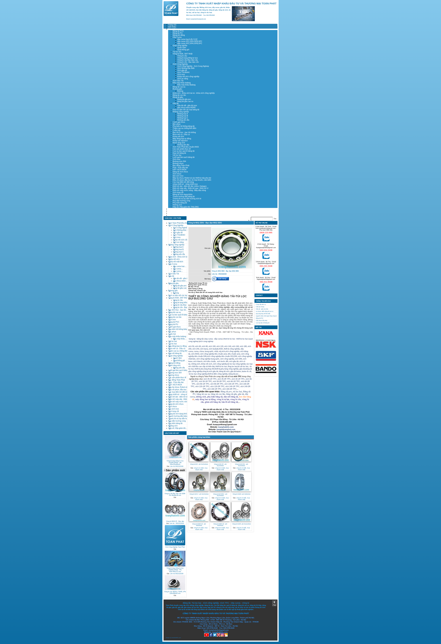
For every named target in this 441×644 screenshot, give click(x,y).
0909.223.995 (266, 232)
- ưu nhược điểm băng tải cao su (264, 311)
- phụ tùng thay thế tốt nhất (262, 313)
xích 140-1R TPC (232, 386)
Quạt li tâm (181, 48)
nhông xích (195, 364)
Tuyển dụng (173, 211)
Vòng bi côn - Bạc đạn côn (188, 62)
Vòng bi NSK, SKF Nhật (182, 54)
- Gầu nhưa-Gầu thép (261, 320)
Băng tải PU (178, 33)
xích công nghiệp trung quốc (207, 359)
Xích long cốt (178, 192)
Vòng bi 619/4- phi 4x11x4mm (241, 524)
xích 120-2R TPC (217, 386)
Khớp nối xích (178, 136)
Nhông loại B (182, 116)
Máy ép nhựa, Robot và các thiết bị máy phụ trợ (192, 178)
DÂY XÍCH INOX (180, 170)
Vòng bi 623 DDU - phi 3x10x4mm (220, 494)
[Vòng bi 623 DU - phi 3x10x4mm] (241, 452)
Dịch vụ (171, 209)
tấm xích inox (178, 176)
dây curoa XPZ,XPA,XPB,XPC (189, 43)
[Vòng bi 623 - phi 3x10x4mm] (199, 452)
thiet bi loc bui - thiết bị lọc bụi (236, 339)
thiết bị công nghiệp (232, 349)
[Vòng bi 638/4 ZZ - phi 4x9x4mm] (220, 511)
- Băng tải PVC (259, 318)
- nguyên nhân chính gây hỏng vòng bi (266, 316)
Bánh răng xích (179, 143)
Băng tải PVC (178, 31)
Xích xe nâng (182, 79)
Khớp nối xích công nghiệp (188, 76)
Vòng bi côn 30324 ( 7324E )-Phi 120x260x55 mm (175, 592)
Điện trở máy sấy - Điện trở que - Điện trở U (190, 188)
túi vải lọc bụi (243, 366)
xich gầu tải (234, 361)
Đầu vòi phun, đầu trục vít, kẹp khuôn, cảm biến (192, 180)
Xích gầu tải (182, 70)
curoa (196, 351)
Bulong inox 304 (179, 161)
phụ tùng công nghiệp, (230, 369)
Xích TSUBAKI (183, 72)
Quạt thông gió (183, 50)
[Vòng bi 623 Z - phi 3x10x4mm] (199, 481)
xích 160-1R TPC (214, 389)
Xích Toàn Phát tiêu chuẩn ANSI (186, 147)
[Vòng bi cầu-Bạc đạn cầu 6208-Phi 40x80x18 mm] (175, 491)
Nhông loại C (182, 118)
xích (223, 351)
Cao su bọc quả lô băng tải (184, 151)
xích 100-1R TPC (231, 384)
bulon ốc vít (246, 371)
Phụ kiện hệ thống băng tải (184, 126)
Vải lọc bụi (177, 155)
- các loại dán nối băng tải (262, 322)
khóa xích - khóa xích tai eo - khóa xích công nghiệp (194, 93)
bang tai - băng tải (196, 339)
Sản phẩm (172, 29)
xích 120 (219, 346)
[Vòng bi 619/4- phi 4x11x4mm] (241, 511)
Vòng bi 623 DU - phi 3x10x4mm (241, 464)
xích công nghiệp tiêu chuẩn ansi (213, 354)
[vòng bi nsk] (266, 347)
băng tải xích (224, 371)
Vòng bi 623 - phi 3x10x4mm (199, 464)
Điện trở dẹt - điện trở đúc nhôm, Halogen (190, 186)
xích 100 (212, 346)
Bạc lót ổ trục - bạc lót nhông (184, 132)
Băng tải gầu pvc (184, 99)
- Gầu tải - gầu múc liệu (261, 309)
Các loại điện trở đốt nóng (183, 182)
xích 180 (243, 346)
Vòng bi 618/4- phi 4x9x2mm (241, 494)
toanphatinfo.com (176, 637)
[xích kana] (266, 336)
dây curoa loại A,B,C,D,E (187, 39)
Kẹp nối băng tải (179, 153)
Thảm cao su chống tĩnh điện (184, 128)
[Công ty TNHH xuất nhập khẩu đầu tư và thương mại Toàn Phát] (171, 15)
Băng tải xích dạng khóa (182, 194)
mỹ (220, 351)
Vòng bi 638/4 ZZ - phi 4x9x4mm (220, 524)
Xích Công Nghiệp (180, 64)
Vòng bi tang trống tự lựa (187, 58)
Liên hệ (171, 215)
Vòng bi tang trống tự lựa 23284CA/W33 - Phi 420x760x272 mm (175, 569)
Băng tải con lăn (179, 95)
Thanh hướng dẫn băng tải (184, 196)
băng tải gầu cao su (185, 101)
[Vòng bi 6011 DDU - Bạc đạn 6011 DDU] (232, 268)
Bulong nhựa (178, 163)
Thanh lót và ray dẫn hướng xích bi (187, 199)
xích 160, (236, 346)
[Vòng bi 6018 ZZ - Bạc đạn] (175, 519)
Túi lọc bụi (177, 52)
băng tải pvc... (234, 374)
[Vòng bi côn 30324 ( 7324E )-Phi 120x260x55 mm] (175, 589)
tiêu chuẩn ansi (234, 354)
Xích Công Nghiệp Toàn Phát (175, 547)
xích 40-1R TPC (238, 379)
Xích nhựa (177, 174)
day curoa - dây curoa (213, 339)
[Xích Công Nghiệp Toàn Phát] (175, 545)
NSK (221, 349)
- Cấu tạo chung (259, 306)
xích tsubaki (213, 349)
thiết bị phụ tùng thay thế (205, 369)
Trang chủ (172, 25)
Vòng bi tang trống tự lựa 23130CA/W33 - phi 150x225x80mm (175, 462)
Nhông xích (177, 205)
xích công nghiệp (232, 351)
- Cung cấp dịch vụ (260, 304)
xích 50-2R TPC (219, 381)
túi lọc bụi (237, 391)
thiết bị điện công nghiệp (218, 374)
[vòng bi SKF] (266, 360)
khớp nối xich (206, 364)
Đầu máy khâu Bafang (186, 85)
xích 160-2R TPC (229, 389)
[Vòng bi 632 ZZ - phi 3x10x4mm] (220, 452)
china (201, 351)
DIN (235, 356)
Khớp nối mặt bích (180, 141)
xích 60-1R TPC (233, 381)
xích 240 (195, 349)
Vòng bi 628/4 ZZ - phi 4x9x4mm (199, 524)
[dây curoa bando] (266, 372)
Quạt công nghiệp (180, 45)
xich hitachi (197, 361)
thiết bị (217, 369)
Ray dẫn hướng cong (181, 201)
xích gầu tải (213, 371)
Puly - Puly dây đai (180, 168)
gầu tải (242, 369)
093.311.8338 (266, 282)
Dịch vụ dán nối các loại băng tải (186, 110)
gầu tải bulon (235, 371)
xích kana (204, 349)
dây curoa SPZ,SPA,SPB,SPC (189, 41)
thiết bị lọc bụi (221, 366)
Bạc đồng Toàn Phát (181, 165)
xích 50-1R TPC (205, 381)
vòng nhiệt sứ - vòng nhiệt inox (185, 184)
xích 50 (191, 346)
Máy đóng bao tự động (182, 139)
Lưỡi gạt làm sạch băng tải (184, 157)
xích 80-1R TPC (202, 384)
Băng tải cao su (179, 87)
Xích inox (181, 74)
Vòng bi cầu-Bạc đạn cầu (187, 60)
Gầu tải (176, 103)
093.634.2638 (266, 250)
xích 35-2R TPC (224, 379)
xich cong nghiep (206, 341)
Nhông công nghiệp (181, 112)
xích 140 (227, 346)
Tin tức (171, 213)
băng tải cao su (203, 394)
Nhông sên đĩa (183, 120)
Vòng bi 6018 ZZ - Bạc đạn (175, 521)
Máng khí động (179, 35)
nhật (216, 351)
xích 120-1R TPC (202, 386)
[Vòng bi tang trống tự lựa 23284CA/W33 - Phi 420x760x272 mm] (175, 566)
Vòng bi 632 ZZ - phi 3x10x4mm (220, 464)
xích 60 (198, 346)
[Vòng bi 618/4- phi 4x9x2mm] (241, 481)
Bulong (180, 91)
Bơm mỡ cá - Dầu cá (181, 134)
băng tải (243, 307)
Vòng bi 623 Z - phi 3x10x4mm (199, 494)
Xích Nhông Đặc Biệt (185, 68)
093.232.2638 (266, 266)
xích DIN (238, 359)
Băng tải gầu (178, 97)
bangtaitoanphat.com (226, 429)
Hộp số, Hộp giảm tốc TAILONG (186, 207)
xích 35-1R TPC (210, 379)
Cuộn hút (176, 130)
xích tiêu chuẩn (209, 361)
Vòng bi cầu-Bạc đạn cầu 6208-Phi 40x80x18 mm (175, 494)
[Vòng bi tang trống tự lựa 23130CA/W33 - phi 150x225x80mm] (175, 459)
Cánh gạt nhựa (179, 122)
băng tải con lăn (218, 394)
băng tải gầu (231, 394)
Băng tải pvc (226, 391)
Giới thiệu (172, 27)
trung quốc (209, 351)
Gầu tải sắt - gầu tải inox (187, 105)
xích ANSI (195, 354)
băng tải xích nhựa (180, 172)
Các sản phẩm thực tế (182, 149)
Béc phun (177, 124)
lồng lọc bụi (232, 366)
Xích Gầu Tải (178, 81)
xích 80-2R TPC (216, 384)
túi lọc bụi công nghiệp (198, 374)
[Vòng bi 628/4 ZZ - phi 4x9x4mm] (199, 511)
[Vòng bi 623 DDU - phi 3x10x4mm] (220, 481)
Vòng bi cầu (182, 56)
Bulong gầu (177, 89)
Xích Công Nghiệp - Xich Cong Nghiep (193, 66)
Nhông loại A (182, 114)
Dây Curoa (177, 37)
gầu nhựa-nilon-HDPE (186, 108)
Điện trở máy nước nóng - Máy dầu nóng (189, 190)
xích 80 (205, 346)
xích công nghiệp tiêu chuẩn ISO (220, 356)
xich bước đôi (222, 361)
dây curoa (235, 307)
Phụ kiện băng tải (180, 203)
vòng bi (205, 371)
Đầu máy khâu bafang (182, 83)
